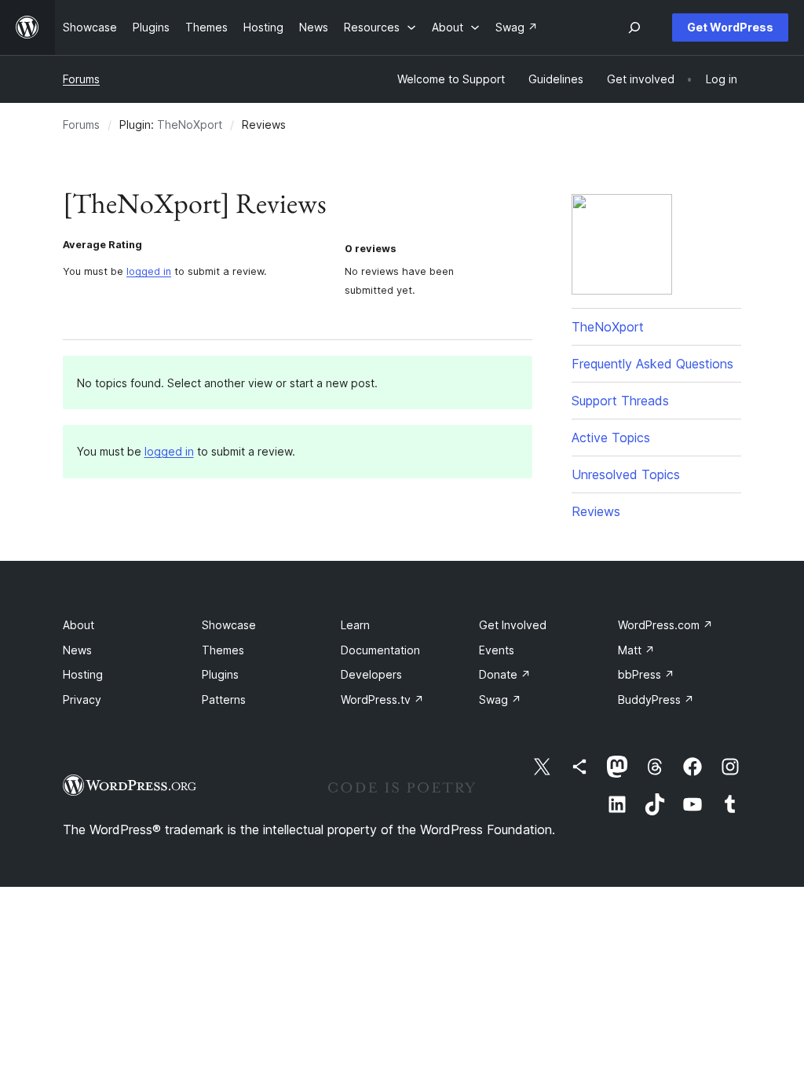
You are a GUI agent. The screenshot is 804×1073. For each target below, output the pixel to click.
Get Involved (512, 625)
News (77, 650)
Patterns (224, 699)
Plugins (220, 674)
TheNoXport (189, 124)
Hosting (83, 674)
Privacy (82, 699)
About (78, 625)
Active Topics (611, 437)
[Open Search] (634, 27)
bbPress (646, 674)
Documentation (380, 650)
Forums (81, 79)
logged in (148, 271)
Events (496, 650)
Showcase (229, 625)
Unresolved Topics (626, 474)
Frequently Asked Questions (652, 364)
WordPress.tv (382, 699)
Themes (223, 650)
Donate (505, 674)
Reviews (596, 511)
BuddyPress (656, 699)
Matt (636, 650)
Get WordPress (730, 27)
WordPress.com (665, 625)
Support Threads (620, 400)
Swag (500, 699)
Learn (355, 625)
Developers (371, 674)
